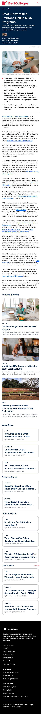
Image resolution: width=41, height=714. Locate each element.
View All (36, 565)
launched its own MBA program (13, 276)
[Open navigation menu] (38, 3)
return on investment (28, 265)
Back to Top (33, 47)
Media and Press (8, 654)
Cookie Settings (16, 707)
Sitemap (6, 707)
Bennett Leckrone (13, 38)
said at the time (21, 209)
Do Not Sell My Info (9, 687)
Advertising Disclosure (10, 679)
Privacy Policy (7, 690)
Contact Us (6, 661)
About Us (6, 648)
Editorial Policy (8, 675)
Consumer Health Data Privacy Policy (15, 696)
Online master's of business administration (15, 116)
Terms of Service (8, 693)
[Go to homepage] (15, 3)
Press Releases (8, 658)
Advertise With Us (9, 664)
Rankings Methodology (11, 672)
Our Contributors (9, 651)
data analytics (24, 231)
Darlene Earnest (13, 40)
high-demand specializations (11, 229)
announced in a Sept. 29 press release (19, 140)
